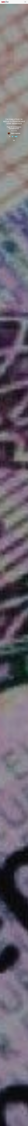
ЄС (12, 136)
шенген (16, 136)
